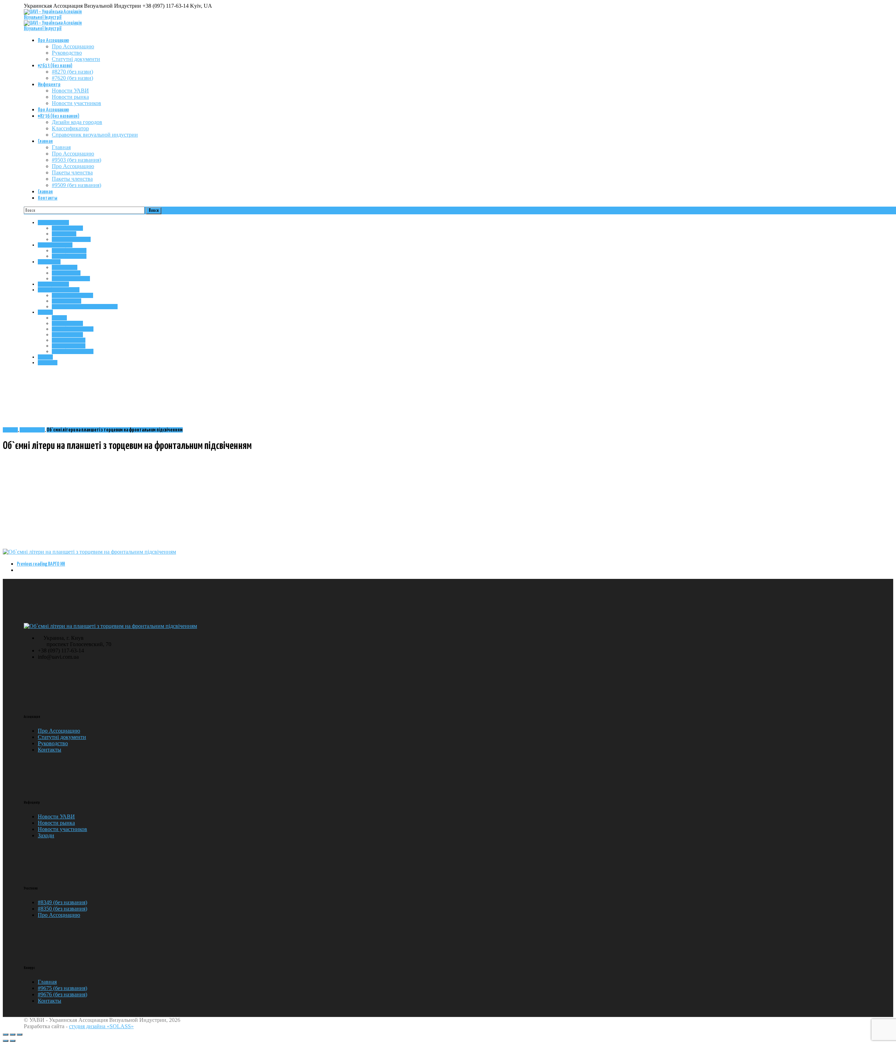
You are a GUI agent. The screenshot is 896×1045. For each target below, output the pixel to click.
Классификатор (70, 128)
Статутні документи (76, 59)
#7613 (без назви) (55, 65)
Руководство (67, 53)
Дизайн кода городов (77, 122)
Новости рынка (70, 97)
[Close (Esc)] (5, 1034)
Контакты (47, 198)
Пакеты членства (72, 172)
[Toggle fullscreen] (12, 1034)
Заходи (46, 835)
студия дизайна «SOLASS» (101, 1026)
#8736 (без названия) (58, 116)
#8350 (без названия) (62, 909)
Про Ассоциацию (53, 40)
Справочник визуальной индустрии (95, 135)
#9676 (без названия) (62, 994)
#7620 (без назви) (72, 78)
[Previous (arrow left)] (5, 1041)
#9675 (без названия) (62, 988)
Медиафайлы (32, 429)
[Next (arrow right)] (12, 1041)
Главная (45, 141)
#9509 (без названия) (76, 185)
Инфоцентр (49, 84)
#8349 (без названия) (62, 902)
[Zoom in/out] (19, 1034)
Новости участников (76, 103)
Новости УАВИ (70, 91)
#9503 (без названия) (76, 160)
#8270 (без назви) (72, 72)
